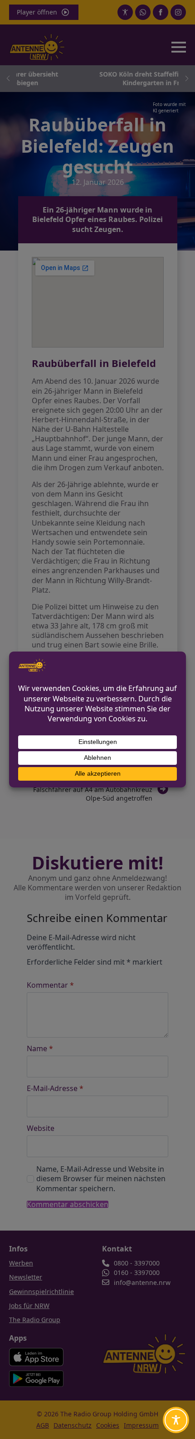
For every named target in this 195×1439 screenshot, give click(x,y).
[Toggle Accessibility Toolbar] (176, 1420)
